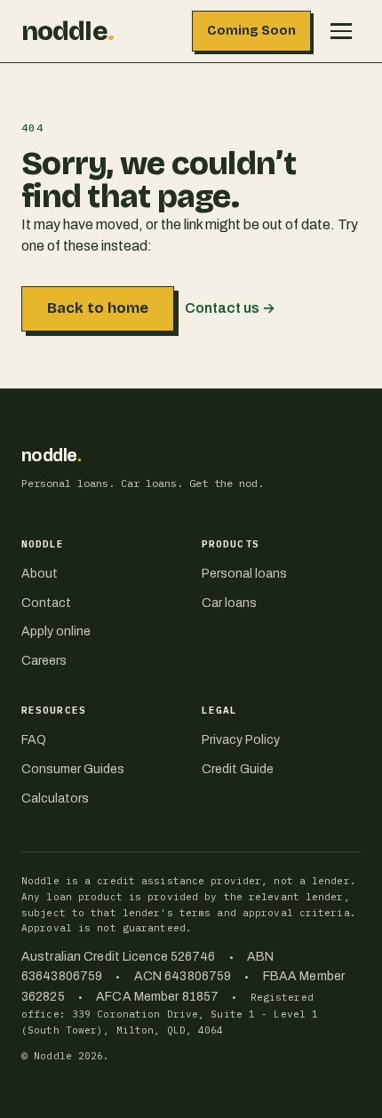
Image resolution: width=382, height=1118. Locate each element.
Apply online (56, 631)
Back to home (97, 307)
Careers (44, 660)
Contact (46, 603)
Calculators (55, 798)
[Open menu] (341, 31)
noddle (67, 31)
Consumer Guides (72, 769)
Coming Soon (251, 30)
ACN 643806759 (182, 976)
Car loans (229, 603)
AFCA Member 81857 (157, 996)
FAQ (33, 740)
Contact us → (230, 307)
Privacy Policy (241, 740)
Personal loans (244, 573)
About (39, 573)
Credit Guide (238, 769)
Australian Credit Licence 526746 (118, 956)
